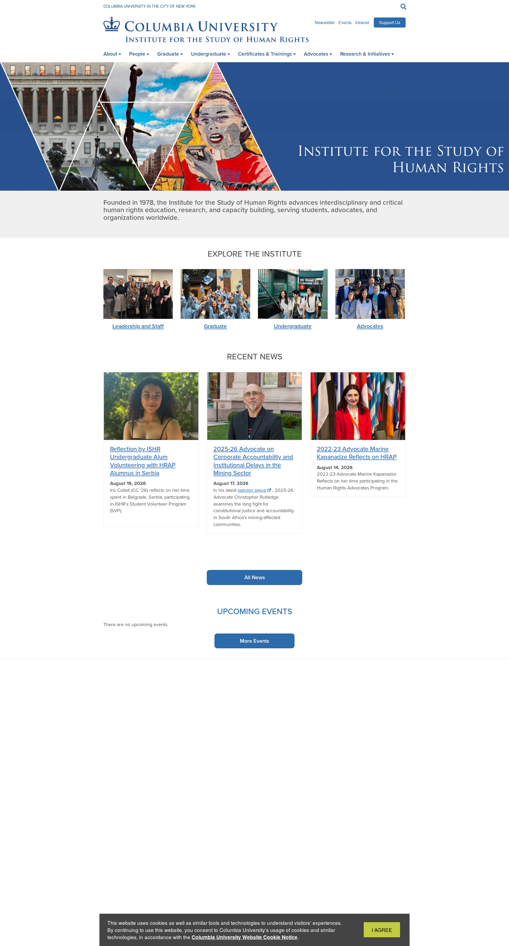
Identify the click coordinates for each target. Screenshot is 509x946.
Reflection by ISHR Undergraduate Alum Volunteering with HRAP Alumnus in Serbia (142, 460)
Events (345, 22)
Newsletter (325, 22)
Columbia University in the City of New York (149, 6)
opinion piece (252, 490)
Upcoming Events (254, 611)
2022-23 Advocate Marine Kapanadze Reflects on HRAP (357, 452)
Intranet (362, 22)
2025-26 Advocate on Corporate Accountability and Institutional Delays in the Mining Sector (253, 460)
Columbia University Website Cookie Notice (244, 937)
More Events (254, 641)
